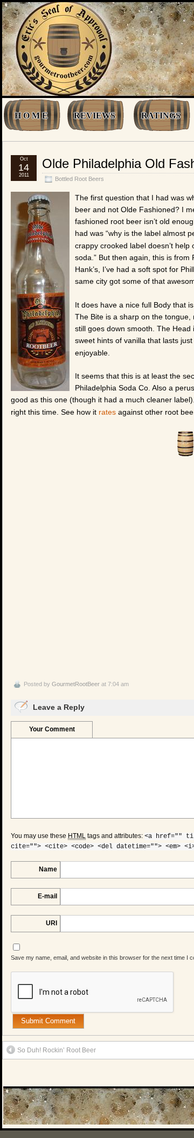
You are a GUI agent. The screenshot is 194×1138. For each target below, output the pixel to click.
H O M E (31, 115)
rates (107, 412)
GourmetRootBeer (76, 684)
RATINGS (161, 115)
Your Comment (52, 729)
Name (48, 869)
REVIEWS (94, 115)
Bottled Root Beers (79, 179)
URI (51, 923)
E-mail (47, 896)
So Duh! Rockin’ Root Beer (56, 1050)
